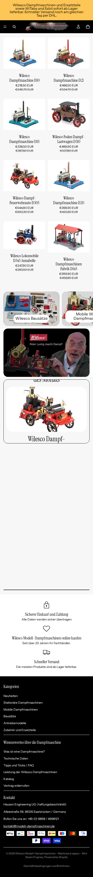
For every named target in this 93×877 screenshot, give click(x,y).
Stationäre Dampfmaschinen (23, 703)
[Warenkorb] (88, 26)
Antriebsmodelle (14, 723)
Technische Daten (15, 758)
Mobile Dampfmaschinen (20, 709)
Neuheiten (10, 696)
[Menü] (5, 27)
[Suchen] (14, 26)
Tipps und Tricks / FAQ (18, 765)
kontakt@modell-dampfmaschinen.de (29, 826)
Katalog (8, 779)
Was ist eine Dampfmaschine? (24, 751)
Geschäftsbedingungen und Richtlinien (47, 866)
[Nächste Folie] (85, 308)
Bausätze (9, 716)
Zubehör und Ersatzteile (19, 730)
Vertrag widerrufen (16, 786)
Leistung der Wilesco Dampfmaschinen (30, 772)
